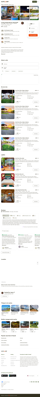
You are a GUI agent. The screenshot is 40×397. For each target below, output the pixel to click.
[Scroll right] (38, 309)
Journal (2, 360)
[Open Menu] (38, 2)
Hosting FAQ (13, 365)
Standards (12, 363)
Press (2, 363)
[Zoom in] (37, 262)
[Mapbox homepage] (3, 282)
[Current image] (6, 102)
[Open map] (20, 79)
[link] (20, 96)
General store (3, 358)
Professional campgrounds (15, 360)
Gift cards (2, 356)
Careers (2, 362)
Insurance (12, 362)
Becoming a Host (13, 356)
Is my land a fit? (13, 358)
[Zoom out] (37, 264)
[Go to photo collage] (10, 13)
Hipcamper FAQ (4, 365)
